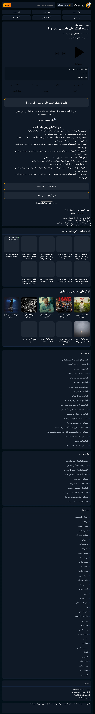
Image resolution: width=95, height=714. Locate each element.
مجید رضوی (83, 576)
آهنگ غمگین (46, 17)
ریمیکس (77, 17)
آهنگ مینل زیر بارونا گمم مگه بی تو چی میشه (71, 427)
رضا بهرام (84, 625)
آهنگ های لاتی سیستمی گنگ (77, 502)
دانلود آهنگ (61, 102)
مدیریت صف (36, 85)
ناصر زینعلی (83, 531)
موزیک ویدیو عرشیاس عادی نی (76, 373)
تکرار (75, 91)
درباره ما (80, 704)
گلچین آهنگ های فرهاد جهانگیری (76, 474)
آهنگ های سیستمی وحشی (78, 488)
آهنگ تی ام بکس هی (80, 391)
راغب (86, 607)
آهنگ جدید (76, 12)
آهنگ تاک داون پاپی (81, 441)
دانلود (54, 186)
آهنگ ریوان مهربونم (81, 369)
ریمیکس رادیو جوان (81, 479)
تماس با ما (87, 704)
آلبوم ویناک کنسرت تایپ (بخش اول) (75, 360)
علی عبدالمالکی (82, 603)
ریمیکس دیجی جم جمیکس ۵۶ (77, 445)
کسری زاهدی (83, 661)
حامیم (85, 639)
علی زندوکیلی (83, 580)
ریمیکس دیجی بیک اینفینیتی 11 (76, 436)
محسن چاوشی (82, 553)
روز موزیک (79, 5)
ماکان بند (84, 567)
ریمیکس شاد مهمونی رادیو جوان (76, 497)
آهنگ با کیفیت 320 (44, 186)
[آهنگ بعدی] (57, 53)
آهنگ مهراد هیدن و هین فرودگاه (76, 400)
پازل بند (85, 643)
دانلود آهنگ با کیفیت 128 (47, 196)
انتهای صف (57, 85)
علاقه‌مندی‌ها (15, 85)
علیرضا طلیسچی (81, 616)
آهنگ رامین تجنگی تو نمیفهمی (77, 414)
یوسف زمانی (83, 558)
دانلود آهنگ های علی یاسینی (79, 220)
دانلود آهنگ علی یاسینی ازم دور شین (70, 223)
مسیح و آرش (83, 562)
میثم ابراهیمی (83, 526)
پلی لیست (16, 12)
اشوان (85, 652)
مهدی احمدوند (83, 521)
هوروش (85, 540)
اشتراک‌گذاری (18, 91)
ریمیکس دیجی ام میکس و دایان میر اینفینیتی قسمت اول (67, 432)
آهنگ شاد (16, 17)
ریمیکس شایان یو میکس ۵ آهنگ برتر (74, 409)
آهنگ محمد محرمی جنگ (79, 378)
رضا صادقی (83, 630)
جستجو (7, 5)
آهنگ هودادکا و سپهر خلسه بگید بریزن (74, 405)
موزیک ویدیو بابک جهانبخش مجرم (76, 418)
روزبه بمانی (83, 666)
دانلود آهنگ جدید (74, 38)
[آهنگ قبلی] (64, 53)
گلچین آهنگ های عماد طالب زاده (76, 470)
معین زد (85, 549)
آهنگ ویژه (46, 12)
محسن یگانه (83, 585)
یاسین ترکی (83, 544)
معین (86, 594)
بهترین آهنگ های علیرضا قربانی (76, 461)
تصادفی (46, 91)
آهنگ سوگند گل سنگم (80, 396)
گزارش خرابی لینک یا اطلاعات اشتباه (76, 218)
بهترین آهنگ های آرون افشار (77, 465)
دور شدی (66, 161)
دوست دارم (48, 144)
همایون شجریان (82, 535)
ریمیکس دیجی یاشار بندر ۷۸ (77, 423)
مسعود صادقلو (82, 648)
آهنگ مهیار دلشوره (81, 382)
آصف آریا (84, 657)
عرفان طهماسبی (81, 517)
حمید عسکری (83, 634)
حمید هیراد (84, 598)
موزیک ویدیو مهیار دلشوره (78, 387)
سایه (62, 141)
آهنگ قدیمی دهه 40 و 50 (79, 483)
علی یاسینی (84, 33)
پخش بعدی (78, 85)
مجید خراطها (83, 571)
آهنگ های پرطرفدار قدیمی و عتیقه (75, 492)
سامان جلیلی (83, 670)
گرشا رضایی (83, 589)
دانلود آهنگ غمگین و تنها (75, 225)
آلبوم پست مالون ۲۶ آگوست (77, 364)
